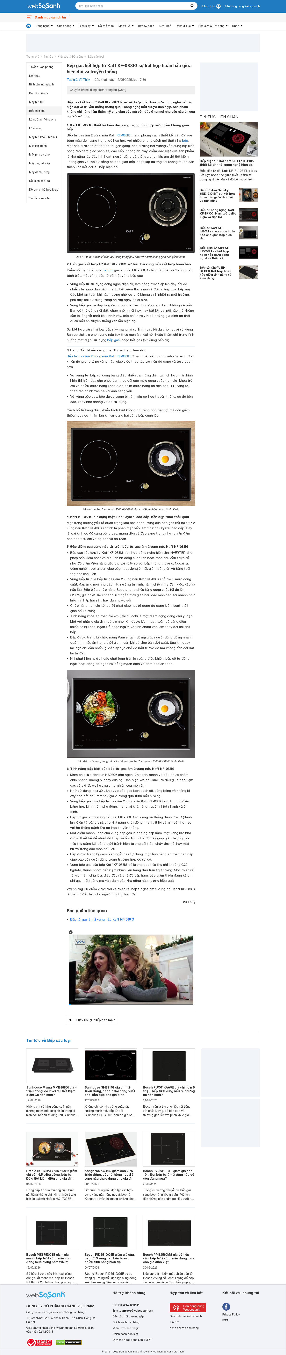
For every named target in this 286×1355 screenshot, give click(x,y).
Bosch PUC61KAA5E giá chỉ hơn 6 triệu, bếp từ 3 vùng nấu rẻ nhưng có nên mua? (169, 1090)
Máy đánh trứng (39, 172)
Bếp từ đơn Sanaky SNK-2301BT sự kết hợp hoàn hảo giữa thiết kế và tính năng (217, 195)
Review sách (146, 25)
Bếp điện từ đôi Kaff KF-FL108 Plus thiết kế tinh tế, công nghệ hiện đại (227, 162)
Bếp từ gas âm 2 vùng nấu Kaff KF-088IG (99, 356)
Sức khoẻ (165, 25)
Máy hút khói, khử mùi (43, 137)
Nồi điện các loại (39, 180)
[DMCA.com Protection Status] (69, 1342)
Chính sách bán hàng (126, 1322)
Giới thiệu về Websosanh (186, 1316)
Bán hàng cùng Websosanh (242, 6)
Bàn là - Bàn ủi (38, 93)
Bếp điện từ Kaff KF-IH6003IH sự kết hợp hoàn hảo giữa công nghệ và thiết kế (215, 253)
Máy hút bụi (36, 102)
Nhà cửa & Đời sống (211, 25)
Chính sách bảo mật (125, 1334)
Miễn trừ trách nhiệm (126, 1328)
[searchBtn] (192, 6)
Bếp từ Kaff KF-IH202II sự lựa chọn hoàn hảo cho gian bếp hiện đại (217, 233)
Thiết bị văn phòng (41, 67)
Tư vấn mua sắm (39, 198)
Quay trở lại (95, 1020)
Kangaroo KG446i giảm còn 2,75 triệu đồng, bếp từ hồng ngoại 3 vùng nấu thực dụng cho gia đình (110, 1174)
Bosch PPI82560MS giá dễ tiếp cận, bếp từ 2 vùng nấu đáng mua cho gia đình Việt (168, 1258)
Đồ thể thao (106, 25)
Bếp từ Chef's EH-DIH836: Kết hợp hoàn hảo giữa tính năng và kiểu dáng (215, 273)
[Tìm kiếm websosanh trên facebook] (226, 1307)
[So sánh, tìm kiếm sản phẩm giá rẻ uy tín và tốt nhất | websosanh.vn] (43, 6)
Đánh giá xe (183, 25)
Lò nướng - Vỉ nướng (42, 119)
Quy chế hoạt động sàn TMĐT (132, 1339)
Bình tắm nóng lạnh (41, 84)
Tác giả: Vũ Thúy (78, 79)
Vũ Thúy (189, 902)
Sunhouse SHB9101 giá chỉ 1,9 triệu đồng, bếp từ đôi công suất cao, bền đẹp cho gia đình (110, 1090)
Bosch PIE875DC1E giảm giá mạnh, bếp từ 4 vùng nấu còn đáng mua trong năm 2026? (48, 1258)
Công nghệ (42, 25)
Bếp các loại (96, 56)
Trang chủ (32, 56)
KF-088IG (124, 135)
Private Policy (231, 1314)
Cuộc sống (64, 25)
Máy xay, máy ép (39, 163)
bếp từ (108, 270)
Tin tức (48, 56)
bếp (185, 140)
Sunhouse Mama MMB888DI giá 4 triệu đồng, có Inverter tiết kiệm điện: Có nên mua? (51, 1090)
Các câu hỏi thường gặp (128, 1316)
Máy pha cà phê (39, 154)
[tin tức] (28, 26)
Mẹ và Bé (124, 25)
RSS (225, 1320)
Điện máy (84, 25)
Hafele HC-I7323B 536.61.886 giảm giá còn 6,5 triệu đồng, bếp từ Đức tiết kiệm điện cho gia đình (51, 1174)
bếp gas (113, 340)
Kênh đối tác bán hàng (184, 1328)
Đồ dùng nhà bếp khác (43, 189)
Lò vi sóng (35, 128)
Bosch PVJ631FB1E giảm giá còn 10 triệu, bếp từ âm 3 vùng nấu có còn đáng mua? (168, 1174)
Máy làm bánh (38, 145)
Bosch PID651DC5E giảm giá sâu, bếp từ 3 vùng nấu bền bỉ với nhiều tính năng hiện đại (110, 1258)
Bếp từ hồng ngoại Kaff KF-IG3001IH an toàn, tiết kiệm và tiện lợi (218, 213)
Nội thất (34, 75)
